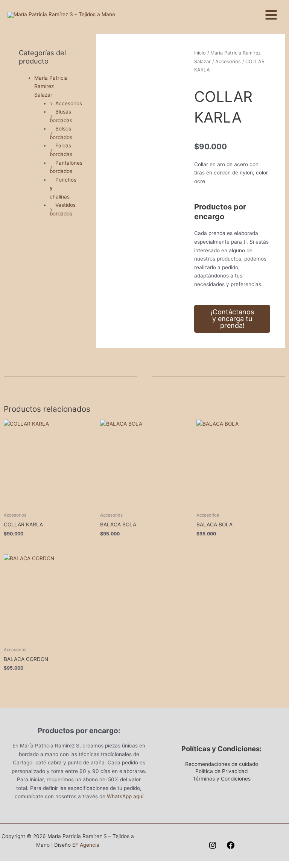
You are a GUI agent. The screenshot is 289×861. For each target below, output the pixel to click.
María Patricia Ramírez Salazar (51, 86)
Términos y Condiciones (222, 779)
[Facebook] (230, 845)
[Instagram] (212, 845)
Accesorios (68, 103)
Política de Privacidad (221, 771)
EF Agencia (85, 845)
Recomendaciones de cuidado (221, 764)
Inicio (200, 53)
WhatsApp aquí (125, 796)
